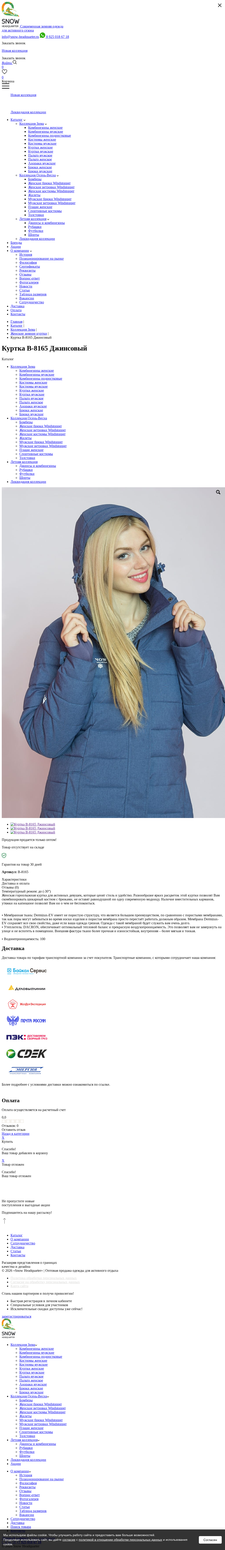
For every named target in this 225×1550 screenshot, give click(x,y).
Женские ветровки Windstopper (42, 430)
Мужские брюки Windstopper (41, 442)
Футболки (26, 474)
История (25, 1475)
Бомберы (26, 422)
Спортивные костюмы (36, 454)
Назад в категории (15, 1133)
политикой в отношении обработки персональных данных (120, 1539)
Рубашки (26, 470)
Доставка (17, 1247)
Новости (25, 1503)
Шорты (24, 478)
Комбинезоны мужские (36, 374)
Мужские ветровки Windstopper (43, 446)
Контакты (18, 1255)
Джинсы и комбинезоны (37, 466)
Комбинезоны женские (36, 370)
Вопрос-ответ (29, 1495)
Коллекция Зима (23, 366)
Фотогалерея (28, 1499)
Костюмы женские (33, 382)
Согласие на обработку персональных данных (45, 1282)
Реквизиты (27, 1487)
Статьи (16, 1251)
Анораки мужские (33, 406)
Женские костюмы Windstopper (42, 434)
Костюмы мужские (33, 386)
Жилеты (25, 438)
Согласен (210, 1540)
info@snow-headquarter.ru (20, 37)
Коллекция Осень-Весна (29, 418)
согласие (68, 1539)
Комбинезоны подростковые (40, 378)
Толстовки (27, 458)
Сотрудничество (23, 1243)
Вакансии (26, 1515)
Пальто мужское (31, 398)
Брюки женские (31, 410)
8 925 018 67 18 (57, 37)
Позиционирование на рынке (41, 1479)
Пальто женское (31, 402)
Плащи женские (31, 450)
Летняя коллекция (24, 462)
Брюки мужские (31, 414)
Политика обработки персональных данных (44, 1278)
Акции (16, 1464)
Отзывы (25, 1491)
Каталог (17, 1235)
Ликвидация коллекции (28, 482)
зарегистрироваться (16, 1316)
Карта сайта (19, 1286)
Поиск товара (21, 1527)
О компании (20, 1239)
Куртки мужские (31, 394)
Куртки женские (31, 390)
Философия (28, 1483)
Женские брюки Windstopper (40, 426)
